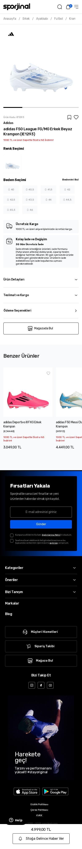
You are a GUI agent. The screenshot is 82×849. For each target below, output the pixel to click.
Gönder (41, 524)
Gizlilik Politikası (39, 804)
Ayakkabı (42, 19)
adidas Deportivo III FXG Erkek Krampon (22, 424)
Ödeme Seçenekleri (17, 310)
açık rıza (53, 543)
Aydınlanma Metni (51, 535)
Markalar (12, 603)
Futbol (58, 19)
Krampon (75, 19)
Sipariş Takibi (44, 646)
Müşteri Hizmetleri (44, 632)
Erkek (26, 19)
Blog (8, 614)
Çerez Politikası (39, 809)
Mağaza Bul (44, 660)
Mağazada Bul (43, 328)
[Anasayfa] (16, 6)
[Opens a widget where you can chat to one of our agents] (15, 820)
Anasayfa (9, 19)
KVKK (39, 815)
